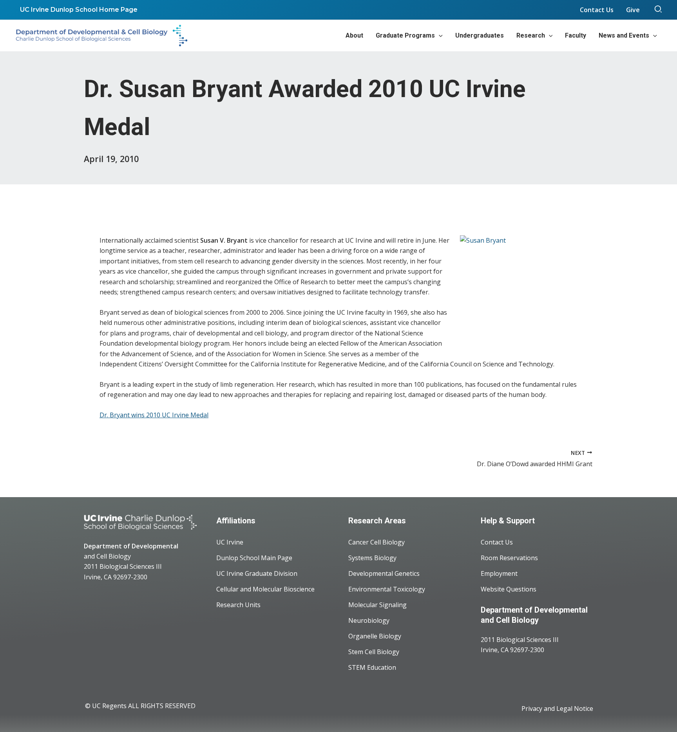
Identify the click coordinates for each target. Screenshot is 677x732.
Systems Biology (372, 558)
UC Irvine (229, 542)
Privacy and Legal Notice (557, 708)
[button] (658, 9)
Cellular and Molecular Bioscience (265, 589)
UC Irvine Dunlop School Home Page (79, 9)
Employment (499, 573)
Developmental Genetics (384, 573)
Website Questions (508, 589)
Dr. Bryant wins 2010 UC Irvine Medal (154, 415)
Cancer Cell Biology (376, 542)
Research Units (238, 604)
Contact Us (497, 542)
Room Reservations (509, 558)
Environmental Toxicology (386, 589)
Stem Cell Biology (373, 651)
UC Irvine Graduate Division (256, 573)
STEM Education (372, 667)
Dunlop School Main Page (254, 558)
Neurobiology (368, 620)
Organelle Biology (374, 636)
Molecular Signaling (377, 604)
